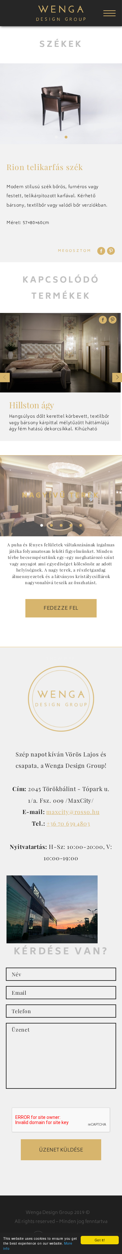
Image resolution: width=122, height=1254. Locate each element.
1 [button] (56, 137)
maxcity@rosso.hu (72, 811)
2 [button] (66, 137)
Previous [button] (5, 377)
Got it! (100, 1240)
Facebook (101, 251)
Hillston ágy (31, 405)
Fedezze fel (61, 608)
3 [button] (61, 525)
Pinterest (111, 251)
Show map (60, 659)
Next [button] (117, 377)
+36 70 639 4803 (68, 823)
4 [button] (71, 525)
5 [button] (80, 525)
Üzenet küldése (61, 1150)
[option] (61, 103)
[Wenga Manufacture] (61, 21)
